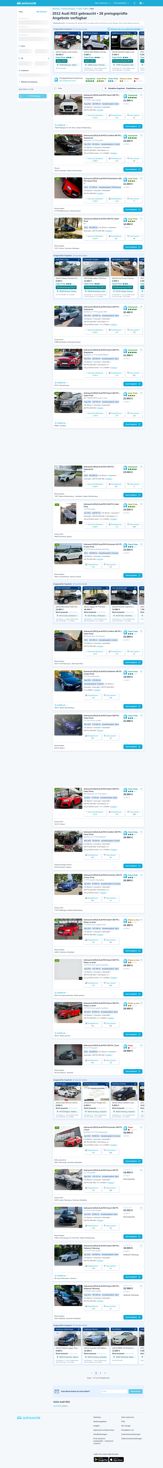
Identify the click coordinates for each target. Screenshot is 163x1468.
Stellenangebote (99, 1421)
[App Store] (116, 1459)
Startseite (56, 9)
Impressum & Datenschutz (103, 1430)
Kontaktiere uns (127, 1430)
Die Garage (126, 1426)
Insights (96, 1426)
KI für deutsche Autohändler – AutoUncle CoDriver (103, 1441)
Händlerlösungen (100, 1434)
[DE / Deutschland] (142, 3)
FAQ (123, 1421)
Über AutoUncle (127, 1417)
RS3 (85, 9)
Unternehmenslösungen (130, 1434)
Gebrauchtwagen (69, 9)
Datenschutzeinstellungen (131, 1439)
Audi (80, 9)
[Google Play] (101, 1459)
